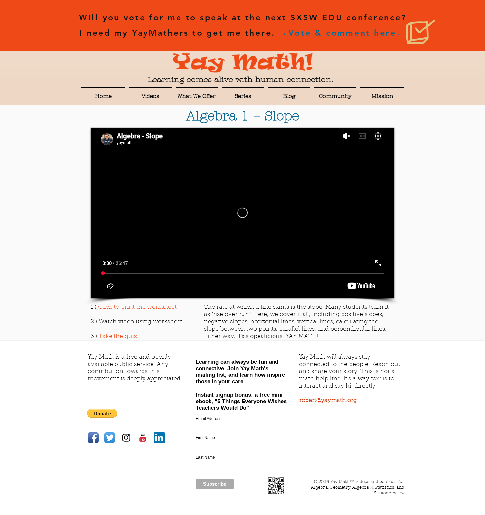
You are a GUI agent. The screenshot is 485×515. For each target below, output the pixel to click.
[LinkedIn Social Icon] (159, 437)
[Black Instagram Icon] (126, 437)
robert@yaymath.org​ (328, 400)
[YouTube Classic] (142, 437)
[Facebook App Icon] (93, 437)
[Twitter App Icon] (109, 437)
